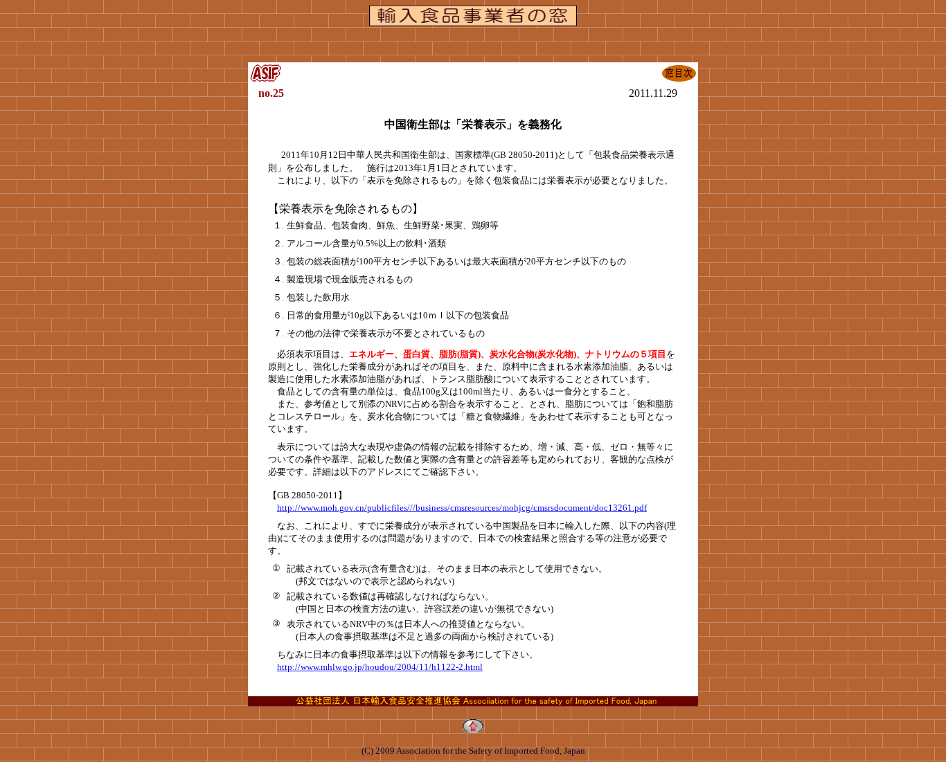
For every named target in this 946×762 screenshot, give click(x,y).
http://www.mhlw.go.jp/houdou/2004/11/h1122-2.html (380, 667)
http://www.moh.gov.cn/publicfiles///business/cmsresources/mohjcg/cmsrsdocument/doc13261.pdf (462, 507)
